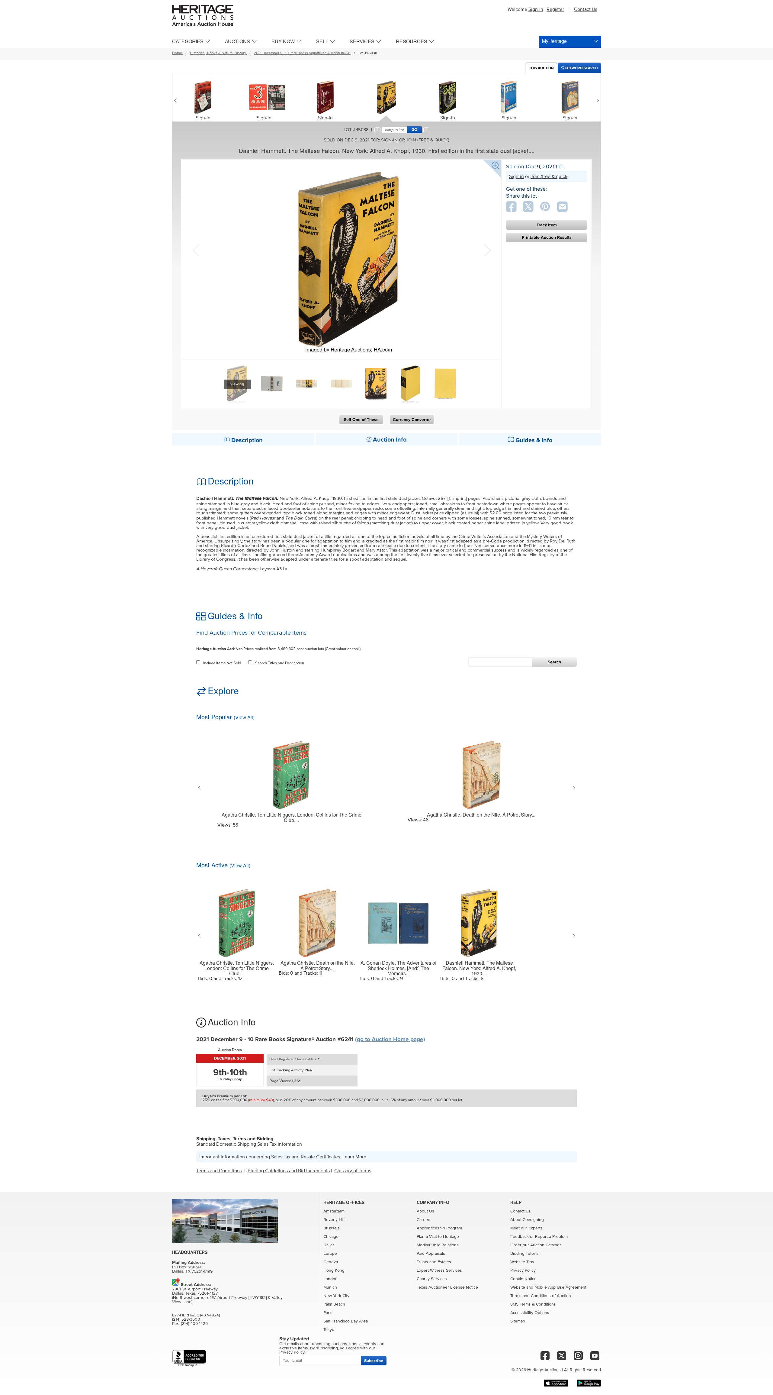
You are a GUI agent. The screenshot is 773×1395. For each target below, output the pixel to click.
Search (554, 662)
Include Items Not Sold (222, 663)
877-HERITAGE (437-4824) (196, 1315)
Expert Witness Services (439, 1270)
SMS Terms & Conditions (533, 1304)
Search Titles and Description (279, 663)
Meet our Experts (526, 1228)
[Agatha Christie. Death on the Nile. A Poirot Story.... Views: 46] (481, 771)
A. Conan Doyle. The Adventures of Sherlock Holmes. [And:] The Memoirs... (398, 968)
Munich (330, 1287)
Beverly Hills (335, 1220)
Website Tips (522, 1262)
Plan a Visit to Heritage (438, 1237)
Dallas (329, 1245)
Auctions (237, 41)
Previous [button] (196, 250)
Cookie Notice (523, 1279)
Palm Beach (334, 1304)
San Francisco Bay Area (345, 1321)
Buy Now (283, 41)
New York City (336, 1296)
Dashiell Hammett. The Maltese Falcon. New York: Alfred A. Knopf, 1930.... (479, 968)
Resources (411, 41)
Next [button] (487, 250)
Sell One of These (361, 419)
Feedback (519, 1237)
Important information (222, 1156)
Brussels (331, 1228)
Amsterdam (334, 1211)
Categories (188, 41)
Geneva (330, 1262)
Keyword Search (581, 68)
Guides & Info (533, 440)
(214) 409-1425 (194, 1324)
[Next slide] (596, 100)
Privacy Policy (523, 1270)
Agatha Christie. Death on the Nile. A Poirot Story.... (482, 814)
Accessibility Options (529, 1313)
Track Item (547, 225)
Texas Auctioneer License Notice (447, 1287)
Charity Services (432, 1279)
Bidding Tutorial (524, 1253)
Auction (541, 68)
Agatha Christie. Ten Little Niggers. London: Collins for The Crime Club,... (291, 817)
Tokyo (328, 1330)
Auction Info (388, 439)
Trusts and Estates (434, 1262)
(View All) (244, 717)
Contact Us (585, 9)
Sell (322, 41)
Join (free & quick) (427, 140)
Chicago (330, 1237)
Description (246, 440)
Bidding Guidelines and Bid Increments (289, 1170)
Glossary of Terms (352, 1170)
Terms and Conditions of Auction (540, 1296)
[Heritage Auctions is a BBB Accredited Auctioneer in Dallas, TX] (189, 1358)
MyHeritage (554, 40)
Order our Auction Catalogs (536, 1245)
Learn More (354, 1156)
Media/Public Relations (438, 1245)
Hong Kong (334, 1270)
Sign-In (535, 9)
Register (555, 9)
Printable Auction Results (547, 237)
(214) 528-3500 (186, 1319)
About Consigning (527, 1220)
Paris (327, 1313)
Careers (424, 1220)
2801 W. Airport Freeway (195, 1289)
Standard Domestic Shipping (226, 1144)
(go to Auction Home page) (390, 1039)
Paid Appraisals (431, 1253)
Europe (330, 1253)
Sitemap (517, 1321)
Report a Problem (551, 1237)
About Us (425, 1211)
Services (362, 41)
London (330, 1279)
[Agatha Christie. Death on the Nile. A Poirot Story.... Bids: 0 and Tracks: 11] (317, 919)
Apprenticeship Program (439, 1228)
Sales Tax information (279, 1144)
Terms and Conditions (219, 1170)
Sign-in (203, 117)
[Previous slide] (176, 100)
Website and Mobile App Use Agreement (548, 1287)
